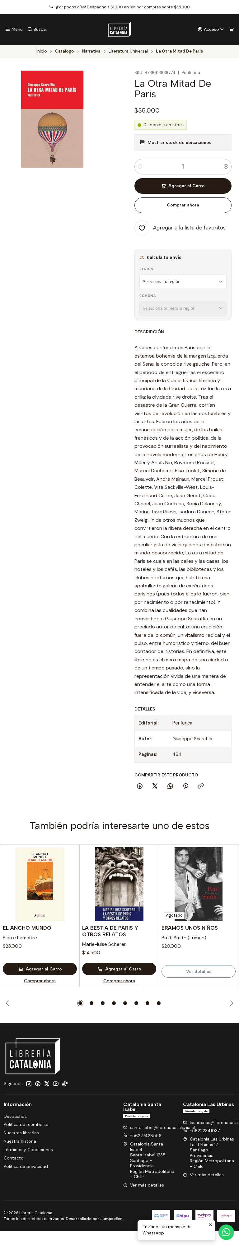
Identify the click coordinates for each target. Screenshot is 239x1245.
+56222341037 (205, 1130)
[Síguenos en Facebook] (38, 1084)
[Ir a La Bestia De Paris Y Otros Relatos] (119, 884)
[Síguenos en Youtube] (56, 1084)
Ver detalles (198, 971)
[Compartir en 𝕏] (155, 786)
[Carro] (231, 29)
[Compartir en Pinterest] (185, 786)
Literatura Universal (128, 51)
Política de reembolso (26, 1124)
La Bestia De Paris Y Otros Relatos (110, 931)
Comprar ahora (183, 205)
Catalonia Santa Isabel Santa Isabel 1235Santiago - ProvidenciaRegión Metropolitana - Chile (152, 1160)
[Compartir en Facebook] (139, 786)
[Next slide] (230, 1003)
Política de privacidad (26, 1166)
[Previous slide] (8, 1003)
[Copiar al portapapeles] (200, 786)
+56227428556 (146, 1135)
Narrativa (91, 51)
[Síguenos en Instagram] (29, 1084)
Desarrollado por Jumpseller (94, 1218)
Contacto (14, 1158)
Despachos (15, 1116)
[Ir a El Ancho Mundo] (40, 884)
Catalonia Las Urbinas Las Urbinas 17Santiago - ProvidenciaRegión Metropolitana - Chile (212, 1152)
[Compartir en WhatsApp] (170, 786)
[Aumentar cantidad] (226, 166)
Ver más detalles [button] (147, 1185)
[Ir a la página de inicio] (120, 29)
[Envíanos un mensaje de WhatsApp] (226, 1232)
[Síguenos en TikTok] (65, 1084)
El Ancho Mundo (27, 928)
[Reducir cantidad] (140, 166)
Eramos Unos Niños (190, 928)
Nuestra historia (20, 1141)
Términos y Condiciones (28, 1149)
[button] (80, 1003)
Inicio (41, 51)
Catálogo (64, 51)
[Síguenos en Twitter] (47, 1084)
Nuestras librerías (21, 1133)
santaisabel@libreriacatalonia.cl (162, 1127)
